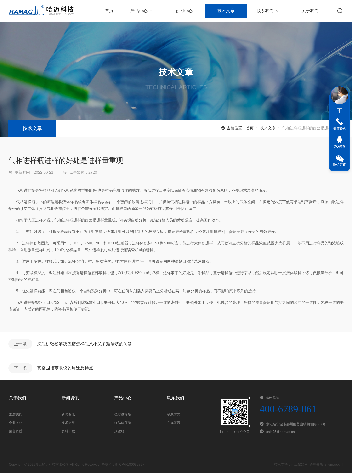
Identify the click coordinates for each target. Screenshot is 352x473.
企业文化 (15, 423)
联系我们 (265, 10)
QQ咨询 (340, 146)
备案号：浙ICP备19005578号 (124, 464)
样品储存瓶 (122, 423)
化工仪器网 (299, 464)
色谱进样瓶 (122, 414)
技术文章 (226, 10)
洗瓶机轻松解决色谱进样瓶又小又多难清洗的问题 (84, 343)
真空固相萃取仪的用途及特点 (65, 368)
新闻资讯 (68, 414)
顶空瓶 (119, 431)
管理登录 (316, 464)
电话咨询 (339, 128)
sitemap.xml (334, 464)
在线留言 (173, 423)
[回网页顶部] (339, 110)
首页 (109, 10)
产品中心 (139, 10)
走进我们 (15, 414)
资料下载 (68, 431)
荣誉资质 (15, 431)
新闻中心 (184, 10)
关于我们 (310, 10)
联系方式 (173, 414)
